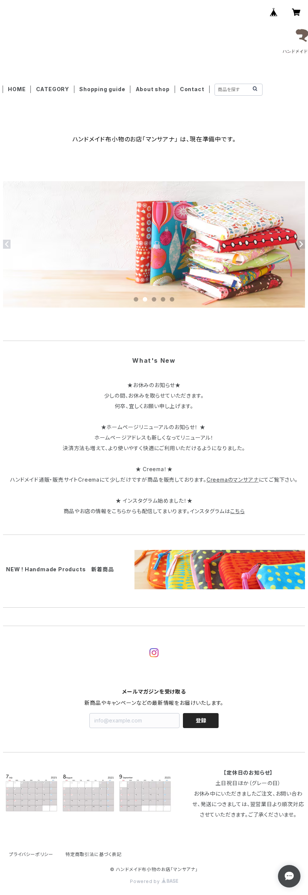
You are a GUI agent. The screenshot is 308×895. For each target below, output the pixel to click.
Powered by (146, 881)
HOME (17, 89)
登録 (201, 720)
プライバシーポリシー (31, 854)
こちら (237, 511)
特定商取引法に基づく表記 (93, 854)
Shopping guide (102, 89)
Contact (192, 89)
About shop (153, 89)
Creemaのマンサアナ (233, 479)
